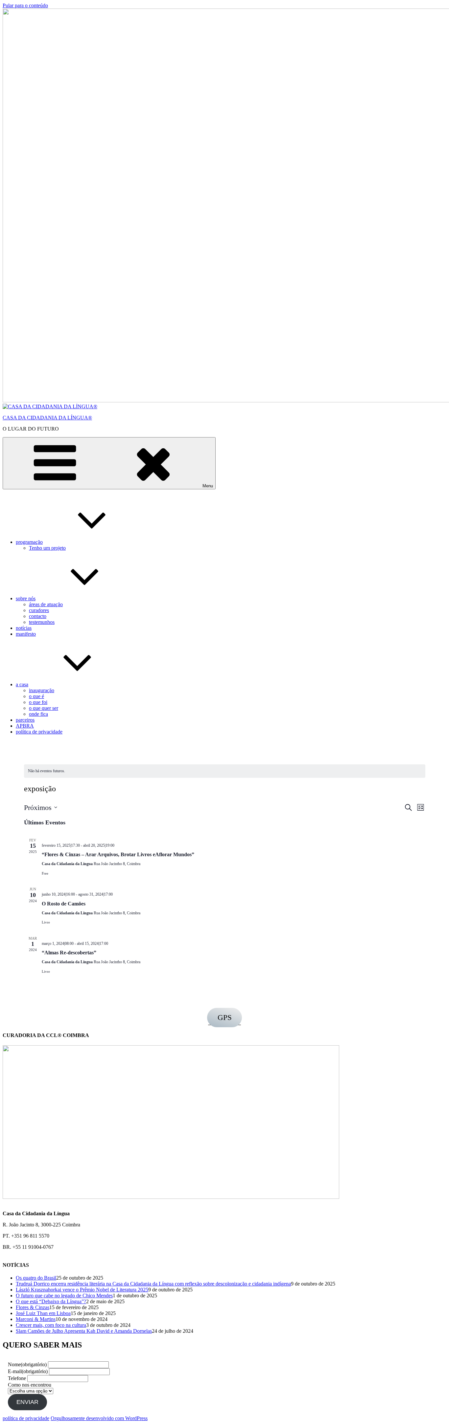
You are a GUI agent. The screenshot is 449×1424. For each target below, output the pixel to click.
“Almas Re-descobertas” (69, 952)
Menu (207, 485)
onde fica (38, 714)
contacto (37, 616)
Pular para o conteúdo (25, 5)
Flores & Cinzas (32, 1307)
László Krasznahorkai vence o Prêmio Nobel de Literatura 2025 (82, 1289)
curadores (39, 610)
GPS (225, 1017)
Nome (27, 1364)
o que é (36, 696)
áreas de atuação (46, 604)
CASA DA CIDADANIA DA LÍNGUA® (47, 417)
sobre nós (25, 598)
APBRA (25, 726)
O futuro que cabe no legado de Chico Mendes (64, 1295)
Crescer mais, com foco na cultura (51, 1325)
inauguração (41, 690)
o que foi (38, 702)
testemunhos (42, 622)
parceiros (25, 720)
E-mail (28, 1371)
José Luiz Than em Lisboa (43, 1313)
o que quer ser (43, 708)
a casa (22, 684)
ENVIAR (27, 1402)
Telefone (17, 1378)
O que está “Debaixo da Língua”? (51, 1301)
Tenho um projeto (47, 548)
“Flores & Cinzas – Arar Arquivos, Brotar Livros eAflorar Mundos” (118, 854)
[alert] (46, 771)
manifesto (26, 634)
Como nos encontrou (29, 1385)
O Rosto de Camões (63, 903)
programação (29, 542)
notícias (24, 628)
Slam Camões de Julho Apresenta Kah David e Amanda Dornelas (84, 1331)
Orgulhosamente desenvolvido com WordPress (99, 1418)
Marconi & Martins (36, 1319)
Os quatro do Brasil (36, 1278)
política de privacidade (39, 731)
